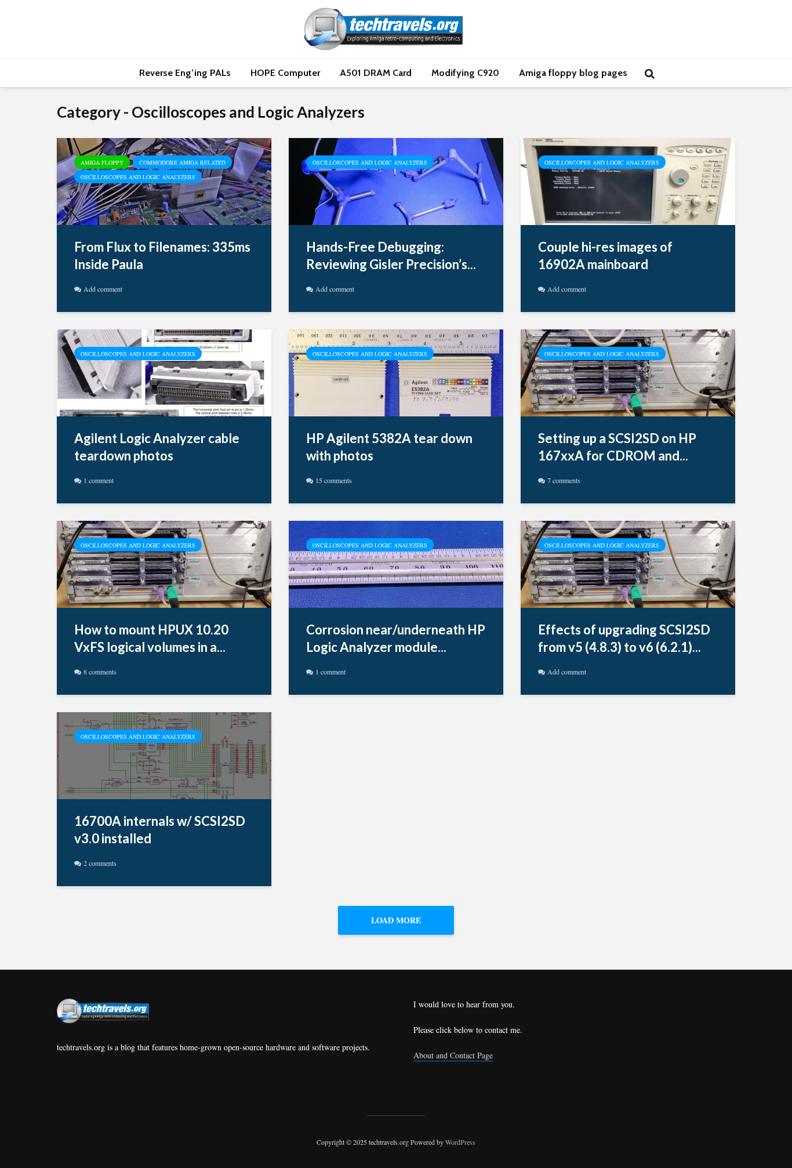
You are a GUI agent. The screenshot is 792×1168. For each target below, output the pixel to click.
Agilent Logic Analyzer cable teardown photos (156, 446)
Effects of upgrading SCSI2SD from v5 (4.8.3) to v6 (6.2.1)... (624, 638)
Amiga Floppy (102, 162)
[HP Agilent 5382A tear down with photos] (396, 371)
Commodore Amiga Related (182, 162)
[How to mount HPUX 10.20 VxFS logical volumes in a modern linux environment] (164, 563)
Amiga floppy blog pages (573, 72)
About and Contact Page (453, 1055)
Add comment (102, 288)
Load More (396, 920)
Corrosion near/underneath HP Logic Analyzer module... (395, 638)
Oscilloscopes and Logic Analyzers (138, 177)
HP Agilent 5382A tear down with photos (389, 446)
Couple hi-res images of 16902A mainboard (605, 255)
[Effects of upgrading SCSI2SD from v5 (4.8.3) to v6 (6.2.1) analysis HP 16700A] (628, 563)
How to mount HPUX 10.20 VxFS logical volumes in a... (151, 638)
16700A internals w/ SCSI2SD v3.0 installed (159, 829)
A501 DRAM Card (376, 72)
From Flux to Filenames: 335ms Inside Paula (162, 255)
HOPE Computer (285, 72)
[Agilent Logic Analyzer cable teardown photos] (164, 371)
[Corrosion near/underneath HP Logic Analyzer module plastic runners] (396, 563)
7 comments (563, 480)
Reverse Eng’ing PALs (185, 72)
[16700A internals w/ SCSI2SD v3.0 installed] (164, 754)
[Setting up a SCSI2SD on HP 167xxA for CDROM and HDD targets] (628, 371)
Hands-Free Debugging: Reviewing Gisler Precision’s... (391, 255)
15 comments (333, 480)
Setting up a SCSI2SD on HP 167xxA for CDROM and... (617, 446)
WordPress (460, 1142)
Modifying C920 (465, 72)
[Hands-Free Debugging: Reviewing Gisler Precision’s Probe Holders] (396, 180)
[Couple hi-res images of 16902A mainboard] (628, 180)
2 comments (100, 863)
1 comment (98, 480)
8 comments (100, 671)
